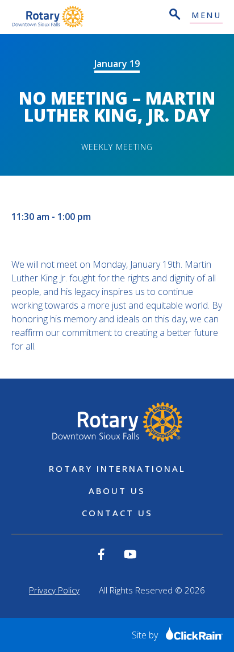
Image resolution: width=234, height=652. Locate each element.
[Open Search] (173, 16)
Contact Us (117, 512)
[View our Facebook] (101, 554)
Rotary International (117, 468)
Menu (206, 15)
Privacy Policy (54, 590)
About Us (117, 490)
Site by (146, 635)
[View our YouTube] (130, 554)
